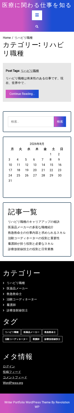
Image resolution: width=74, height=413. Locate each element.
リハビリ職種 (30, 71)
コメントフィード (15, 377)
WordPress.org (13, 383)
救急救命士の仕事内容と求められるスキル (37, 232)
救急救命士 (14, 294)
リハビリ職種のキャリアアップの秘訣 (34, 222)
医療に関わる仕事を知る (37, 5)
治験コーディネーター (22, 299)
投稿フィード (12, 372)
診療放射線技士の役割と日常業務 (31, 249)
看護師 (11, 305)
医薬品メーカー (17, 288)
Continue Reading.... (22, 94)
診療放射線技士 (17, 310)
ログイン (9, 366)
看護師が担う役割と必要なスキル (31, 243)
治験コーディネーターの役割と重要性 (34, 238)
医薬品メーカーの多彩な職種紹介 (31, 227)
